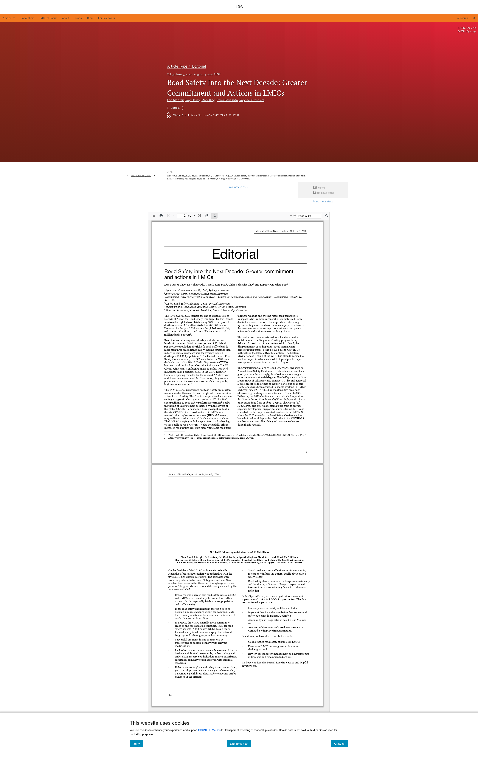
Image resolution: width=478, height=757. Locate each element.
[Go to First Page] (168, 215)
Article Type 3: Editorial (186, 66)
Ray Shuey (192, 100)
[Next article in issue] (154, 175)
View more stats (323, 201)
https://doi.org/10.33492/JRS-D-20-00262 (213, 115)
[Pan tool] (206, 216)
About (65, 18)
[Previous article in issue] (127, 175)
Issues (78, 18)
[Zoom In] (295, 215)
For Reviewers (106, 18)
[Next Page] (194, 215)
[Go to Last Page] (199, 215)
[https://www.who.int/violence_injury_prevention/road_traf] (195, 437)
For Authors (27, 18)
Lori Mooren (175, 100)
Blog (90, 18)
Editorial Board (48, 18)
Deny (138, 743)
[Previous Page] (173, 215)
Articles (7, 18)
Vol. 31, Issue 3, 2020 (179, 74)
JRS (170, 172)
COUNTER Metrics (209, 730)
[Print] (161, 216)
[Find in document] (326, 216)
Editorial (175, 108)
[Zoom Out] (291, 215)
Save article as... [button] (238, 187)
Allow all (341, 743)
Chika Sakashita (227, 100)
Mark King (208, 100)
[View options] (154, 215)
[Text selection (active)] (214, 216)
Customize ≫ (240, 743)
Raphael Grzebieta (251, 100)
